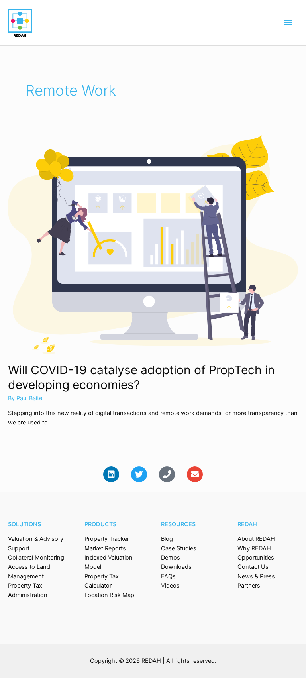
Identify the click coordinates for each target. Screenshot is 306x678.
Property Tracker (106, 538)
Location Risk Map (109, 595)
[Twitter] (139, 474)
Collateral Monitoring (36, 557)
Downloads (176, 566)
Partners (248, 585)
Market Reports (105, 548)
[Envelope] (195, 474)
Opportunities (255, 557)
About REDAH (256, 538)
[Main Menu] (288, 22)
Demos (170, 557)
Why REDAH (254, 548)
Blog (167, 538)
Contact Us (253, 566)
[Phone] (167, 474)
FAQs (168, 576)
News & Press (256, 576)
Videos (170, 585)
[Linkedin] (111, 474)
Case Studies (178, 548)
